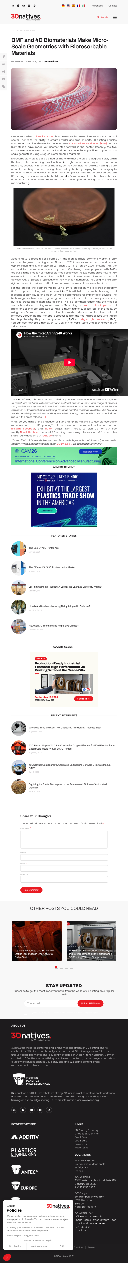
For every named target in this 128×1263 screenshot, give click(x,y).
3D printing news (20, 30)
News (32, 30)
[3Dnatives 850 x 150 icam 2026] (64, 456)
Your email (33, 1003)
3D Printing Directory (86, 1130)
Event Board (82, 1137)
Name (23, 852)
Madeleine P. (52, 61)
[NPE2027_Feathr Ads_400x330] (64, 500)
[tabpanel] (37, 941)
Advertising (97, 5)
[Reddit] (3, 71)
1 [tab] (56, 967)
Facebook (29, 428)
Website (24, 874)
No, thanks (15, 1246)
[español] (73, 5)
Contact (112, 5)
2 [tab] (61, 967)
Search (104, 17)
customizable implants (97, 305)
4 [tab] (71, 967)
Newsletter (81, 1144)
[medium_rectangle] (64, 679)
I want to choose (38, 1246)
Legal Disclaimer (75, 1247)
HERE (45, 417)
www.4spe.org (90, 1100)
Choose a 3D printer (87, 1133)
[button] (7, 1257)
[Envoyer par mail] (3, 79)
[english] (68, 5)
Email (23, 863)
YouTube (47, 435)
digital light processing (95, 319)
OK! (62, 1246)
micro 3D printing (44, 136)
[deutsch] (63, 5)
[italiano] (83, 5)
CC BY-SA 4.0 (64, 443)
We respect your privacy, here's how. (23, 1235)
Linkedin (16, 428)
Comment (25, 828)
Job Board (81, 1140)
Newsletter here (29, 432)
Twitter (48, 428)
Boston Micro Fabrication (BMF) (88, 143)
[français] (78, 5)
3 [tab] (66, 967)
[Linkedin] (3, 64)
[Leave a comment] (3, 86)
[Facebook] (3, 57)
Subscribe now (90, 1003)
